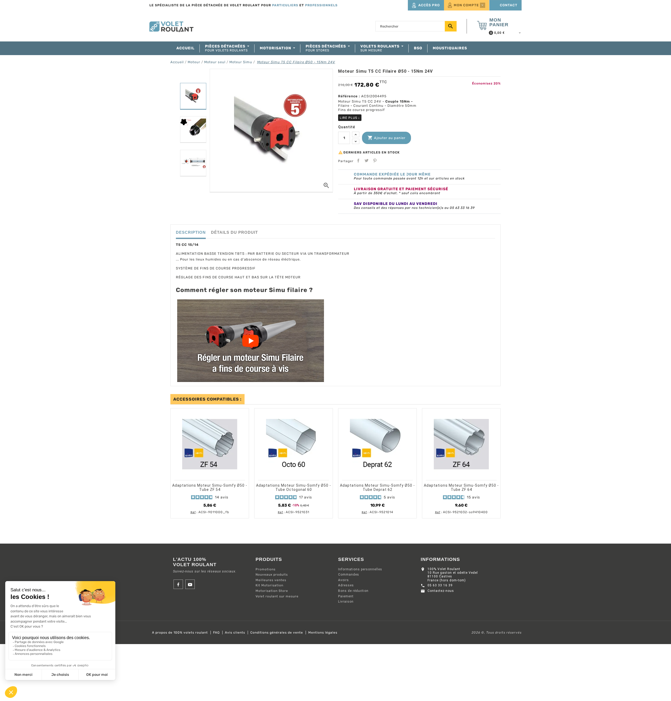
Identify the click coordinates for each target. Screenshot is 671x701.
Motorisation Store (272, 591)
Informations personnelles (360, 569)
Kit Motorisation (269, 585)
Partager (358, 160)
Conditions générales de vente (276, 632)
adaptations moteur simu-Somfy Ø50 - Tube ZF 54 (209, 487)
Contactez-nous (441, 591)
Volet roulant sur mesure (277, 596)
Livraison (346, 601)
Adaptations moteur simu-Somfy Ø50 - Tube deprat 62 (377, 487)
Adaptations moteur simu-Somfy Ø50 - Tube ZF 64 (461, 487)
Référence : (349, 96)
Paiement (346, 596)
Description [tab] (191, 232)
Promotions (265, 569)
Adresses (346, 585)
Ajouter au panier (386, 137)
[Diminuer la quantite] (355, 141)
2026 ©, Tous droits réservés (497, 632)
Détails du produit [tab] (234, 232)
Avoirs (343, 580)
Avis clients (235, 632)
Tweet (366, 160)
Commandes (348, 574)
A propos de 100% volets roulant (180, 632)
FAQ (216, 632)
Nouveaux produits (272, 574)
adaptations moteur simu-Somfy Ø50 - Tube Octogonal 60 (293, 487)
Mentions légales (322, 632)
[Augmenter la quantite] (355, 134)
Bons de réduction (353, 591)
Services (351, 559)
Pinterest (374, 160)
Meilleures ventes (271, 580)
